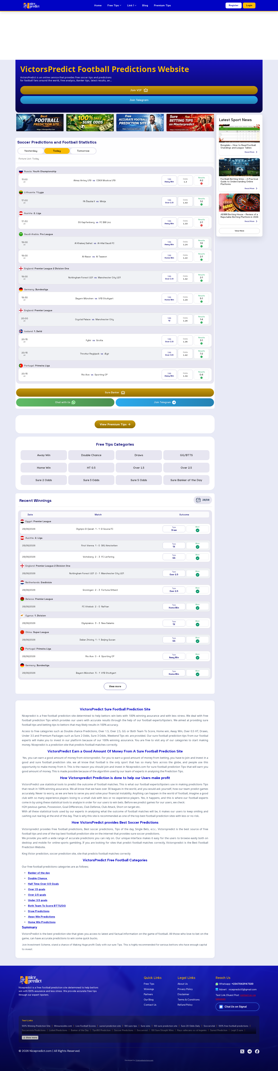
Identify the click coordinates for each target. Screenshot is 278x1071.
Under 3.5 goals (37, 900)
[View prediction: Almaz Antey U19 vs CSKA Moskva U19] (115, 180)
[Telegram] (249, 1051)
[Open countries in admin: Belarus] (22, 599)
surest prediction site (110, 1026)
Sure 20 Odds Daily (190, 1026)
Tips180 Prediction (101, 1030)
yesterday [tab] (30, 151)
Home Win (44, 467)
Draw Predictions (38, 911)
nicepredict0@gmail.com (243, 989)
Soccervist (142, 1030)
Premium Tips (162, 5)
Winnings (149, 989)
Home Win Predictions (42, 921)
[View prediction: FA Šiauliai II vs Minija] (115, 201)
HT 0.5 (91, 467)
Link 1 (131, 5)
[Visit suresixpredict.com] (140, 122)
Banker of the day (39, 872)
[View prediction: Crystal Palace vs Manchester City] (115, 319)
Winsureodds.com (63, 1026)
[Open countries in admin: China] (22, 632)
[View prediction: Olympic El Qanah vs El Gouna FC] (115, 529)
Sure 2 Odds (44, 480)
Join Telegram (139, 100)
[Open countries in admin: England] (21, 268)
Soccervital (209, 1026)
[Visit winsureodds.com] (90, 122)
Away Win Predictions (41, 916)
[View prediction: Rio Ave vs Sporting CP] (115, 374)
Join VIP (136, 90)
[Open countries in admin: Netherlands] (22, 582)
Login (249, 5)
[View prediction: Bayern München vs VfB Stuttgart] (115, 298)
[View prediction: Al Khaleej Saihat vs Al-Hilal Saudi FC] (115, 243)
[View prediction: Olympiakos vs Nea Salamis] (115, 623)
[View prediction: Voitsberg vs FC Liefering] (115, 557)
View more (115, 686)
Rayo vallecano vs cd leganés (192, 1030)
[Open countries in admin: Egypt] (22, 521)
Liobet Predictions (58, 1030)
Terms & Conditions (189, 999)
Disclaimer (183, 994)
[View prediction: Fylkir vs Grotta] (115, 340)
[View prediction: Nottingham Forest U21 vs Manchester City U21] (115, 277)
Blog (145, 5)
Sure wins (145, 1026)
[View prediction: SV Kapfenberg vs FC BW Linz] (115, 222)
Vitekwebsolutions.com (144, 1060)
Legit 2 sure (237, 1030)
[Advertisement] (139, 35)
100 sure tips (131, 1026)
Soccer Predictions (123, 1030)
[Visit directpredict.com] (40, 122)
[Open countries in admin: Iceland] (21, 331)
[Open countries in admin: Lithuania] (21, 192)
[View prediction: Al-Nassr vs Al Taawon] (115, 256)
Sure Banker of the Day (186, 480)
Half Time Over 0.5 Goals (43, 883)
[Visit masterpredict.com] (190, 122)
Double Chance (91, 455)
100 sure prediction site (165, 1026)
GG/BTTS (186, 455)
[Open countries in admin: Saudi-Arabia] (21, 234)
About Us (183, 983)
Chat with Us (62, 402)
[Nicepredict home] (31, 5)
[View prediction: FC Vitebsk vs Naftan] (115, 607)
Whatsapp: (236, 983)
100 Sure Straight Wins (162, 1030)
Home (98, 5)
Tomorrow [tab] (83, 151)
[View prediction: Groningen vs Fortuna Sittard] (115, 590)
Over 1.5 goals (36, 889)
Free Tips (113, 5)
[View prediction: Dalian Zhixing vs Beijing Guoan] (115, 640)
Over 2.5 (186, 467)
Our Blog (148, 999)
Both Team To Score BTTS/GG (47, 905)
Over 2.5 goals (37, 894)
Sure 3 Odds (91, 480)
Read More (249, 152)
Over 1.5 (138, 467)
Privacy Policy (185, 989)
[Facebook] (257, 1051)
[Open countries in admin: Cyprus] (22, 615)
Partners (148, 994)
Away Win (43, 455)
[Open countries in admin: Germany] (21, 289)
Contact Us (150, 1004)
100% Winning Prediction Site (36, 1026)
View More (239, 231)
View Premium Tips (113, 424)
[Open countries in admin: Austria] (21, 213)
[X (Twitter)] (242, 1051)
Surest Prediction (218, 1030)
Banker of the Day (80, 1030)
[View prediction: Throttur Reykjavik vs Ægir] (115, 353)
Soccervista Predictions (34, 1030)
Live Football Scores (86, 1026)
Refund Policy (185, 1004)
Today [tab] (57, 151)
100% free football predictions (233, 1026)
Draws (138, 455)
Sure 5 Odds (139, 480)
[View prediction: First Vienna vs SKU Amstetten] (115, 545)
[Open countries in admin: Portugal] (21, 366)
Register (233, 5)
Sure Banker (112, 392)
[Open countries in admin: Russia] (21, 171)
